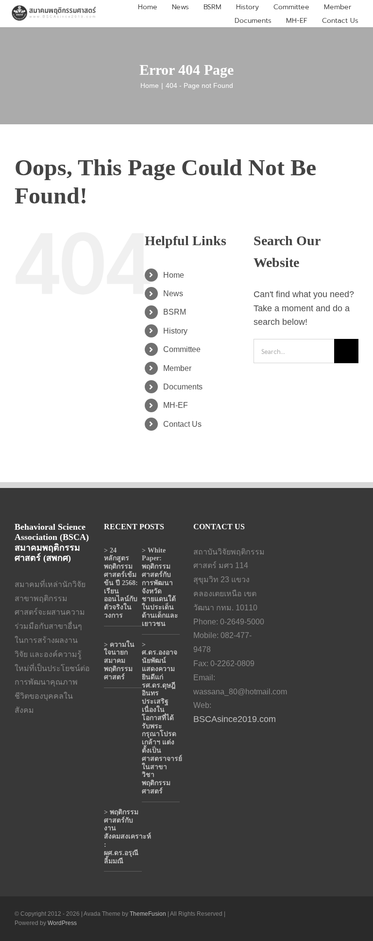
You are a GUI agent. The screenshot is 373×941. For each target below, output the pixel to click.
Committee (182, 349)
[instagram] (324, 919)
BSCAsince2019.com (234, 719)
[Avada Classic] (54, 8)
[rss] (340, 919)
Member (177, 368)
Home (173, 275)
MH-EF (175, 405)
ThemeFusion (148, 913)
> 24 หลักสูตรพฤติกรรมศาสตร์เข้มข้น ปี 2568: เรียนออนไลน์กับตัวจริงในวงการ (121, 583)
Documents (183, 387)
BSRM (174, 312)
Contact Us (182, 424)
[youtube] (309, 919)
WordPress (62, 923)
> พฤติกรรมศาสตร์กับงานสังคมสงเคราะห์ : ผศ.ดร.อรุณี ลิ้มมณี (127, 836)
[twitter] (293, 919)
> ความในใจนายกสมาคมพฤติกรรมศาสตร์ (119, 661)
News (173, 293)
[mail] (355, 919)
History (175, 331)
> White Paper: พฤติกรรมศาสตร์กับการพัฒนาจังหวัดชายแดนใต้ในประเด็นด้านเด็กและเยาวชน (160, 587)
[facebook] (278, 919)
